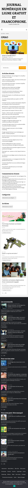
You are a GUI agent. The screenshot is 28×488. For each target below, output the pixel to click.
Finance (9, 471)
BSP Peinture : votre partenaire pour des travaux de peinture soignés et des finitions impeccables (13, 107)
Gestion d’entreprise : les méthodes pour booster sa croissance (13, 95)
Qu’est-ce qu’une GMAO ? (9, 55)
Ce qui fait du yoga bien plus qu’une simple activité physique (12, 167)
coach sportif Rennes (7, 185)
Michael (6, 57)
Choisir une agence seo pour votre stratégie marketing (12, 129)
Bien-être (10, 385)
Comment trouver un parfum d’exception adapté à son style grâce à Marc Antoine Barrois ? (14, 103)
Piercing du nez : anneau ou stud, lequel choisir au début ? (13, 152)
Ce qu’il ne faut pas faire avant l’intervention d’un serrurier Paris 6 (14, 185)
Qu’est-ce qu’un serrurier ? (10, 253)
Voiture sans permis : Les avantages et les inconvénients (14, 179)
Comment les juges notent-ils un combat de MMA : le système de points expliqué (13, 125)
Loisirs (9, 427)
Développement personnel (8, 187)
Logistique (5, 41)
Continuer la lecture (6, 232)
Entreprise (4, 278)
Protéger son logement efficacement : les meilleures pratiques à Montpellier (11, 121)
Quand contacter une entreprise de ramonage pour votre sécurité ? (14, 136)
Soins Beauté (15, 451)
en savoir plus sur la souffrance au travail (16, 416)
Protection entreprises (7, 477)
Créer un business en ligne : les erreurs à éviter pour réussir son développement (14, 80)
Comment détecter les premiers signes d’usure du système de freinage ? (14, 148)
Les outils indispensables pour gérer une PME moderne (12, 99)
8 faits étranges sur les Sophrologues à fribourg (13, 188)
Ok (14, 486)
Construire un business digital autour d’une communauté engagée (12, 140)
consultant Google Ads (7, 182)
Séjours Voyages (21, 477)
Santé (15, 477)
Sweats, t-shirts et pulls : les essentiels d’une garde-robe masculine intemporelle (12, 113)
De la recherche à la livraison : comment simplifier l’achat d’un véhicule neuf (13, 84)
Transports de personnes (14, 303)
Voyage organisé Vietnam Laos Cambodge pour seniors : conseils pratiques (13, 132)
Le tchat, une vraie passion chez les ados (16, 428)
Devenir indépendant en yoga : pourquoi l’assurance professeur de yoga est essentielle (13, 144)
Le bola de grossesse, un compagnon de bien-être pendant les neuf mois (13, 159)
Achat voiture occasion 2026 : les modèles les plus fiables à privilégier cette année (13, 117)
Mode (3, 222)
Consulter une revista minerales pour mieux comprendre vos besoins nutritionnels (12, 91)
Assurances (4, 468)
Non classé (18, 474)
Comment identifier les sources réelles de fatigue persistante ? (13, 163)
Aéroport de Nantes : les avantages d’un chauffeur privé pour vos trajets (13, 76)
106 (5, 293)
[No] (26, 484)
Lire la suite (4, 313)
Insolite (14, 471)
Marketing (10, 439)
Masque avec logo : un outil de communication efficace (13, 182)
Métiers (4, 252)
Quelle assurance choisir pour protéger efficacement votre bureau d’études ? (11, 88)
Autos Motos (11, 329)
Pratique (24, 474)
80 (4, 355)
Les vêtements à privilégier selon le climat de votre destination (14, 155)
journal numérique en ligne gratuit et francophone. (14, 13)
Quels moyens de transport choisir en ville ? (12, 110)
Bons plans (10, 372)
